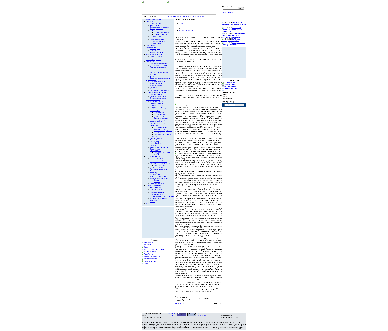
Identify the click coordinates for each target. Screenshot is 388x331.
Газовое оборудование (157, 41)
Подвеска (153, 51)
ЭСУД (152, 30)
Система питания (156, 36)
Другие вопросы (155, 43)
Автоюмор (153, 173)
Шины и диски (155, 49)
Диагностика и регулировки (159, 27)
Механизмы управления (154, 54)
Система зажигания (156, 38)
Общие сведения (155, 23)
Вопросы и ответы (160, 34)
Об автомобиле (159, 112)
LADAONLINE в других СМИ (160, 163)
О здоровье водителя (157, 191)
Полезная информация (153, 185)
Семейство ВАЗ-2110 (157, 103)
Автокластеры (155, 174)
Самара (146, 247)
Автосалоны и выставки (158, 169)
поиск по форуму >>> (230, 12)
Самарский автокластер (158, 183)
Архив (148, 204)
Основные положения (157, 81)
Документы (154, 87)
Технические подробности (163, 131)
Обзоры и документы (161, 32)
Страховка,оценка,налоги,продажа (162, 196)
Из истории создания (161, 120)
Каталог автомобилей (153, 20)
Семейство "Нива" (156, 107)
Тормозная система (156, 58)
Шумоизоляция (155, 69)
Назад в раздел (180, 303)
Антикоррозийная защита (159, 65)
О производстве (159, 114)
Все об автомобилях (153, 100)
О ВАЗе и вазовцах (156, 158)
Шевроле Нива (155, 111)
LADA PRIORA (155, 151)
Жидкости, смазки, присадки (160, 78)
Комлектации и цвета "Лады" (160, 147)
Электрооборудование (153, 60)
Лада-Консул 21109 (156, 138)
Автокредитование (156, 167)
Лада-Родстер (154, 142)
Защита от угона (155, 187)
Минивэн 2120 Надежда (158, 123)
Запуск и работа (155, 25)
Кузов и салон (151, 61)
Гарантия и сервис (150, 259)
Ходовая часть (151, 47)
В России (157, 182)
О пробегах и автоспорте (158, 162)
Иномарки (153, 145)
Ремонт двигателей (156, 29)
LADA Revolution (156, 143)
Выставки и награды (161, 127)
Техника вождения (156, 194)
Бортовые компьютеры (158, 98)
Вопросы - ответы (156, 89)
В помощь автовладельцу (158, 96)
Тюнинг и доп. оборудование (156, 92)
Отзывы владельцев (161, 118)
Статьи (181, 23)
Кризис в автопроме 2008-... (159, 178)
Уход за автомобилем (157, 193)
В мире (156, 180)
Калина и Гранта (150, 251)
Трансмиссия (150, 45)
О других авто (155, 149)
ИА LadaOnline (229, 83)
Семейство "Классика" (158, 109)
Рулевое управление (157, 56)
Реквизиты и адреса (156, 83)
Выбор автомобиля (156, 102)
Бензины (153, 74)
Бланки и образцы (156, 85)
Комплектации (229, 84)
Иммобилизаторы (156, 94)
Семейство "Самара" (157, 105)
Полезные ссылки (156, 189)
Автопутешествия (156, 171)
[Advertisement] (198, 308)
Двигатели (149, 21)
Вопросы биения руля (157, 52)
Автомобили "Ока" (156, 122)
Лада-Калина (154, 125)
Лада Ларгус (148, 254)
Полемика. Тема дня (151, 242)
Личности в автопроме (158, 160)
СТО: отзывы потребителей (159, 91)
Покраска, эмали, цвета (158, 67)
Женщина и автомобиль (158, 176)
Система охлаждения (157, 40)
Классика (147, 244)
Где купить (157, 132)
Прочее (152, 202)
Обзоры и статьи (230, 86)
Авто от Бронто (155, 140)
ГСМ (147, 71)
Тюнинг (147, 263)
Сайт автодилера (160, 165)
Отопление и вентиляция (158, 63)
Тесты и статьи (159, 116)
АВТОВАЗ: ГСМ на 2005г (159, 72)
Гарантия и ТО (151, 80)
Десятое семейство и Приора (154, 249)
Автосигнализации (150, 261)
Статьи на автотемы (153, 156)
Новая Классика (155, 136)
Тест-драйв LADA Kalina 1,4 (163, 134)
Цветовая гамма (159, 129)
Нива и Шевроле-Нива (152, 256)
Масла (152, 76)
